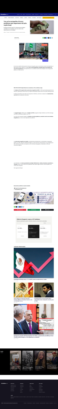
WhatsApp (34, 209)
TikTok (21, 390)
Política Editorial (13, 386)
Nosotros (25, 403)
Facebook (21, 385)
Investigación (50, 14)
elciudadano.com (18, 189)
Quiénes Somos (13, 385)
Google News (20, 209)
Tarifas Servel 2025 (42, 403)
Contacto (12, 389)
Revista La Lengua (42, 392)
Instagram (22, 386)
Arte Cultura (39, 17)
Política (5, 17)
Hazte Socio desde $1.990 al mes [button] (48, 17)
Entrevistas (46, 14)
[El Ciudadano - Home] (4, 14)
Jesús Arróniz (16, 37)
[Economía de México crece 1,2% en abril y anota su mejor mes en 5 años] (34, 263)
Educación (43, 396)
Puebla (8, 32)
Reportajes (41, 390)
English (33, 14)
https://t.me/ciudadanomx (20, 188)
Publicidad (37, 403)
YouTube (47, 209)
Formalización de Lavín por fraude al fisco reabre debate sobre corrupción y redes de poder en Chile (44, 300)
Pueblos (21, 17)
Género (29, 17)
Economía (17, 17)
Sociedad (34, 17)
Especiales (36, 396)
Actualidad (41, 386)
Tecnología (52, 396)
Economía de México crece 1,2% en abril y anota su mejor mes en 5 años (30, 279)
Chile (21, 14)
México (24, 14)
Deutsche (36, 14)
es (54, 403)
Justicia (25, 17)
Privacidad (12, 390)
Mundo (18, 14)
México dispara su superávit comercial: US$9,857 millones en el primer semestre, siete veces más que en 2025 (23, 300)
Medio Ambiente (11, 17)
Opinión (41, 14)
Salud (30, 396)
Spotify (21, 392)
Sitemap (47, 403)
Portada (40, 385)
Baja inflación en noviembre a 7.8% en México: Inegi (31, 87)
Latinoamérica (28, 14)
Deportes (12, 397)
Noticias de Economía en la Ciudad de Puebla (17, 32)
